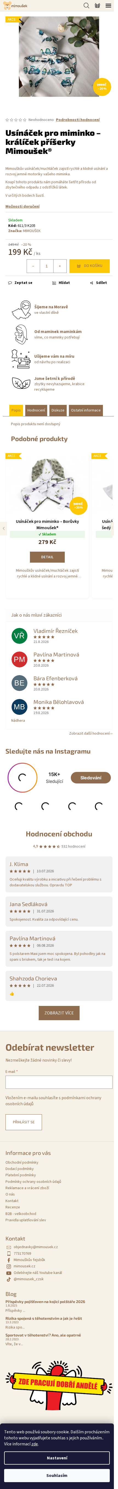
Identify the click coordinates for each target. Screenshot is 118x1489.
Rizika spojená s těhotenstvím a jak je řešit (43, 1318)
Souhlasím (57, 1476)
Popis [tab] (16, 410)
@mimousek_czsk (29, 1279)
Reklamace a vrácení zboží (27, 1188)
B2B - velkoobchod (20, 1214)
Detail (47, 557)
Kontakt (11, 1201)
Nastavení (57, 1458)
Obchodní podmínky (21, 1162)
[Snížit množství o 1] (33, 266)
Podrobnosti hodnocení (78, 120)
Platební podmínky (20, 1175)
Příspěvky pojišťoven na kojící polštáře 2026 (45, 1301)
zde (34, 1444)
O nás (10, 1194)
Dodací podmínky (19, 1169)
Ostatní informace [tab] (86, 410)
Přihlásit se (24, 1122)
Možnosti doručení (22, 206)
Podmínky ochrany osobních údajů (33, 1182)
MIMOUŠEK (32, 231)
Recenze (12, 1207)
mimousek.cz (24, 1266)
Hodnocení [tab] (36, 410)
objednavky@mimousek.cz (36, 1247)
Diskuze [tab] (58, 410)
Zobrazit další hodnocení (89, 733)
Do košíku (93, 266)
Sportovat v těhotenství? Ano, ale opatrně (43, 1335)
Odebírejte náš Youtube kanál (38, 1273)
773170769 (22, 1253)
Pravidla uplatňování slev (25, 1220)
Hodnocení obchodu (59, 833)
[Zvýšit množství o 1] (59, 266)
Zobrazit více (59, 1013)
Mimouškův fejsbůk (29, 1260)
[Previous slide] (3, 528)
